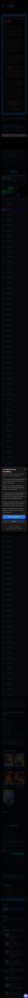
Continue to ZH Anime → (14, 516)
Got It (14, 521)
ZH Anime (5, 510)
